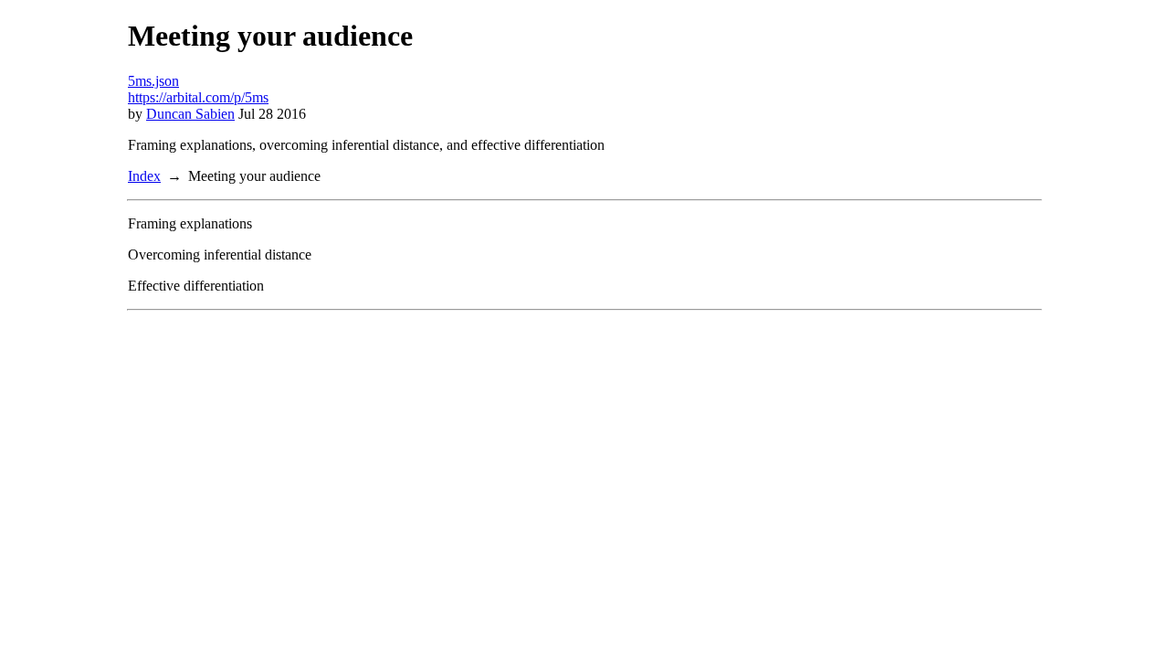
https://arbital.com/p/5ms (198, 97)
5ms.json (153, 81)
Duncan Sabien (190, 114)
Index (144, 176)
